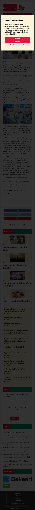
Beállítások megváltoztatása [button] (17, 44)
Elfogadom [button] (17, 38)
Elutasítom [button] (17, 41)
